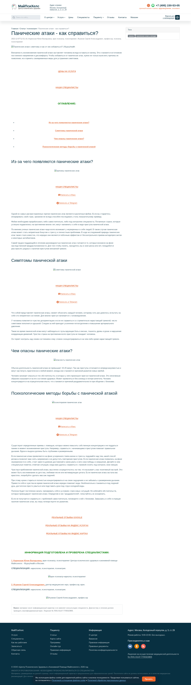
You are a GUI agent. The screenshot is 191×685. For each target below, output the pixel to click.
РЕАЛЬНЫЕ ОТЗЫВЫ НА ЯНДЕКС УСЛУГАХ (66, 525)
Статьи (23, 29)
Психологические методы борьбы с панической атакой (69, 147)
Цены (70, 17)
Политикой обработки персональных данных (107, 680)
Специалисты (83, 17)
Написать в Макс (68, 195)
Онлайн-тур (55, 646)
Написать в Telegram (68, 203)
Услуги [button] (60, 17)
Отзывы (110, 17)
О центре (93, 635)
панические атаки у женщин (146, 36)
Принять (149, 679)
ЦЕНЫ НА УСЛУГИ (67, 71)
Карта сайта (55, 639)
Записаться (16, 646)
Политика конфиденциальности (103, 650)
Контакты (122, 17)
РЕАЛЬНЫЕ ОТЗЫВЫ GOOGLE (67, 517)
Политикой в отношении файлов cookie (68, 680)
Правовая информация (60, 650)
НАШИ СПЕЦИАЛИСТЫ (67, 87)
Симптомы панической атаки (69, 130)
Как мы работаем (19, 642)
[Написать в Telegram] (148, 5)
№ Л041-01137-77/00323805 (140, 657)
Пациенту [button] (97, 17)
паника (131, 36)
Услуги (14, 635)
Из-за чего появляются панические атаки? (69, 122)
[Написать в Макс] (152, 5)
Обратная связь (18, 650)
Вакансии (93, 639)
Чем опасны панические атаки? (69, 139)
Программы (55, 642)
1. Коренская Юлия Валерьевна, (27, 560)
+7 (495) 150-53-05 (168, 5)
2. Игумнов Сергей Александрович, (28, 584)
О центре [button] (48, 17)
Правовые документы (98, 646)
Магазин (134, 17)
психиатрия (32, 29)
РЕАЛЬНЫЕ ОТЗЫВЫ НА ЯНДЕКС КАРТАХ (67, 533)
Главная (14, 29)
